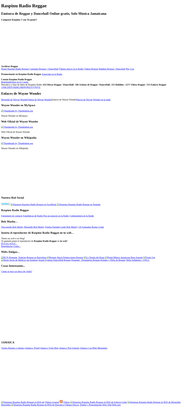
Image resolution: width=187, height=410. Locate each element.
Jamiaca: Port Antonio (69, 348)
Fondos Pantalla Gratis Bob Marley (61, 227)
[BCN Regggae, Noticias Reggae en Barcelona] (23, 257)
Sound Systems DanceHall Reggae (54, 260)
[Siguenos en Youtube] (79, 204)
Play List (130, 69)
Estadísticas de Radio (33, 216)
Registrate (5, 82)
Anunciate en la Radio (52, 74)
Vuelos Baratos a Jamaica (13, 348)
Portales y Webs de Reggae (112, 260)
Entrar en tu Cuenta (19, 82)
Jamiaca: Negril (32, 348)
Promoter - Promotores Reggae (85, 260)
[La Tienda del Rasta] (94, 257)
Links (124, 402)
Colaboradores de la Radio (81, 216)
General (55, 402)
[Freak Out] (149, 257)
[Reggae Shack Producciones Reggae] (65, 257)
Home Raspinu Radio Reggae (15, 69)
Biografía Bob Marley (34, 227)
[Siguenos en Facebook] (33, 204)
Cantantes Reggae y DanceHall (43, 69)
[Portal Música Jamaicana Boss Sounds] (124, 257)
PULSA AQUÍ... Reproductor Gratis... (11, 245)
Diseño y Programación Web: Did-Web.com (100, 405)
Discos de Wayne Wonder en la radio (93, 99)
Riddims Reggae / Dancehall (112, 69)
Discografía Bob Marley (12, 227)
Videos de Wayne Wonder (39, 99)
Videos (66, 402)
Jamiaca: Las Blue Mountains (93, 348)
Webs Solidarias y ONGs (137, 260)
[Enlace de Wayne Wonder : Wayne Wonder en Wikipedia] (17, 143)
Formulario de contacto (11, 216)
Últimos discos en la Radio (71, 69)
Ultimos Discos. (71, 405)
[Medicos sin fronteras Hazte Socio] (19, 260)
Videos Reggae (91, 69)
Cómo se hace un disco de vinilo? (16, 271)
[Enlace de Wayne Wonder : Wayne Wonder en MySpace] (17, 111)
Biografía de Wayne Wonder (14, 99)
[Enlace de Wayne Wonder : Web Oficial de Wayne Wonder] (17, 127)
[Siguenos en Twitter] (5, 204)
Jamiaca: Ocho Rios (49, 348)
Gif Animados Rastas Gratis (91, 227)
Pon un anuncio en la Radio (56, 216)
